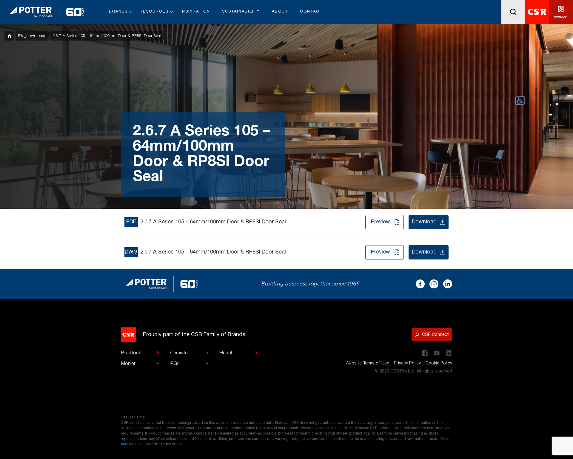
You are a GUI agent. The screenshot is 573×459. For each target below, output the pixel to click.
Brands (118, 11)
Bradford (130, 353)
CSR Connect (435, 335)
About (280, 11)
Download (424, 222)
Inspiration (195, 11)
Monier (128, 364)
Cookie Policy (439, 363)
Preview (380, 222)
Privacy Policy (407, 363)
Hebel (225, 353)
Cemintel (179, 353)
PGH (175, 364)
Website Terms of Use (367, 363)
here (124, 444)
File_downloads (32, 36)
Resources (154, 11)
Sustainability (241, 11)
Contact (311, 11)
